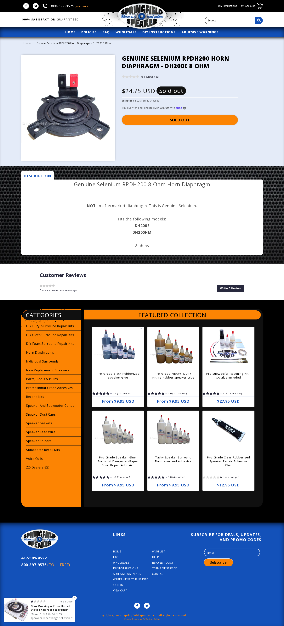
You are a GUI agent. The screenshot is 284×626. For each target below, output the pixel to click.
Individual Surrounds (42, 361)
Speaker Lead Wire (40, 432)
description (37, 176)
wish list (158, 551)
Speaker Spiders (38, 441)
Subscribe (218, 562)
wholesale (126, 32)
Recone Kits (35, 397)
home (70, 32)
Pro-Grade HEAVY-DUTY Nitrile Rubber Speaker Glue (173, 375)
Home (27, 43)
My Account (248, 6)
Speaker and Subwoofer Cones (50, 405)
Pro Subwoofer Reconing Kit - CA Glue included (228, 375)
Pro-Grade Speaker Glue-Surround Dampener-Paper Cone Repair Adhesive (118, 461)
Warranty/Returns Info (131, 579)
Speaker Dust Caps (41, 414)
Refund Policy (162, 562)
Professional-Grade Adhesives (49, 388)
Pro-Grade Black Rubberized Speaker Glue (118, 375)
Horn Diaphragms (40, 352)
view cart (120, 590)
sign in (118, 585)
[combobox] (230, 20)
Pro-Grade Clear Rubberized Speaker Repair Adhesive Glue (228, 461)
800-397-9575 (69, 6)
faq (106, 32)
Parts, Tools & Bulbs (42, 379)
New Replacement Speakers (47, 370)
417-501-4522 (34, 558)
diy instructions (159, 32)
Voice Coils (34, 459)
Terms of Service (164, 568)
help (155, 557)
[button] (140, 77)
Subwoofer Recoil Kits (43, 450)
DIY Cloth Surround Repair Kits (50, 335)
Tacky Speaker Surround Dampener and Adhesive (173, 459)
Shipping (127, 100)
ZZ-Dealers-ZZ (37, 467)
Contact (158, 574)
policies (89, 32)
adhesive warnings (200, 32)
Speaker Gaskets (39, 423)
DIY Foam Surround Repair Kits (50, 343)
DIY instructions (227, 6)
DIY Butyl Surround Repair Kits (50, 326)
